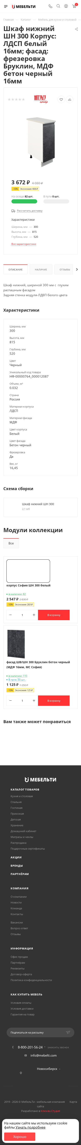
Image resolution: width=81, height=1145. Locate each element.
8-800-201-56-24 (30, 1047)
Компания (19, 888)
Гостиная (16, 808)
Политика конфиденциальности (31, 980)
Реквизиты (18, 968)
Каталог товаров (25, 789)
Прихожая (17, 813)
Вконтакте (24, 1086)
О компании (19, 896)
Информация (22, 948)
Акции (16, 857)
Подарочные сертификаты (28, 848)
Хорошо (19, 1136)
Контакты (17, 914)
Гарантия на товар (22, 1014)
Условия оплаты (21, 1003)
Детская (16, 819)
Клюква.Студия (50, 1111)
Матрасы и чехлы (22, 837)
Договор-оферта (21, 974)
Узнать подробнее (30, 1127)
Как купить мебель (26, 994)
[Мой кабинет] (66, 6)
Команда (16, 908)
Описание (15, 269)
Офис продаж (19, 957)
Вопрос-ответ (19, 928)
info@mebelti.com (44, 1055)
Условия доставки (22, 1008)
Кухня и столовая (22, 796)
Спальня (16, 802)
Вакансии (17, 922)
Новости (16, 902)
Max (56, 1086)
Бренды (17, 865)
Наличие (41, 269)
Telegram (35, 1086)
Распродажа (18, 843)
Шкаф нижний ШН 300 (38, 504)
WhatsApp (45, 1086)
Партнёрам (20, 874)
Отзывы (65, 269)
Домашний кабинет (23, 831)
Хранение (17, 825)
